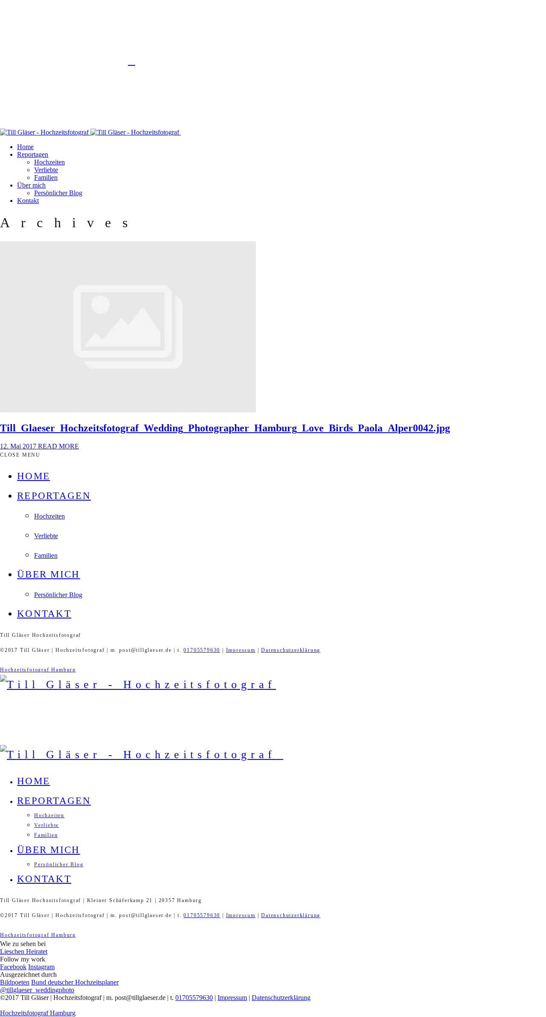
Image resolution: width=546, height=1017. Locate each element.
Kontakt (28, 200)
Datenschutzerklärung (290, 650)
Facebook (13, 966)
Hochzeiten (49, 162)
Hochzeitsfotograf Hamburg (38, 670)
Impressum (241, 650)
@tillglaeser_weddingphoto (37, 990)
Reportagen (32, 154)
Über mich (31, 185)
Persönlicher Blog (58, 192)
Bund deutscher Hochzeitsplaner (75, 982)
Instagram (41, 966)
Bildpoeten (14, 982)
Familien (46, 177)
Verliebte (46, 169)
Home (25, 146)
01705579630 (201, 650)
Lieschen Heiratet (23, 951)
